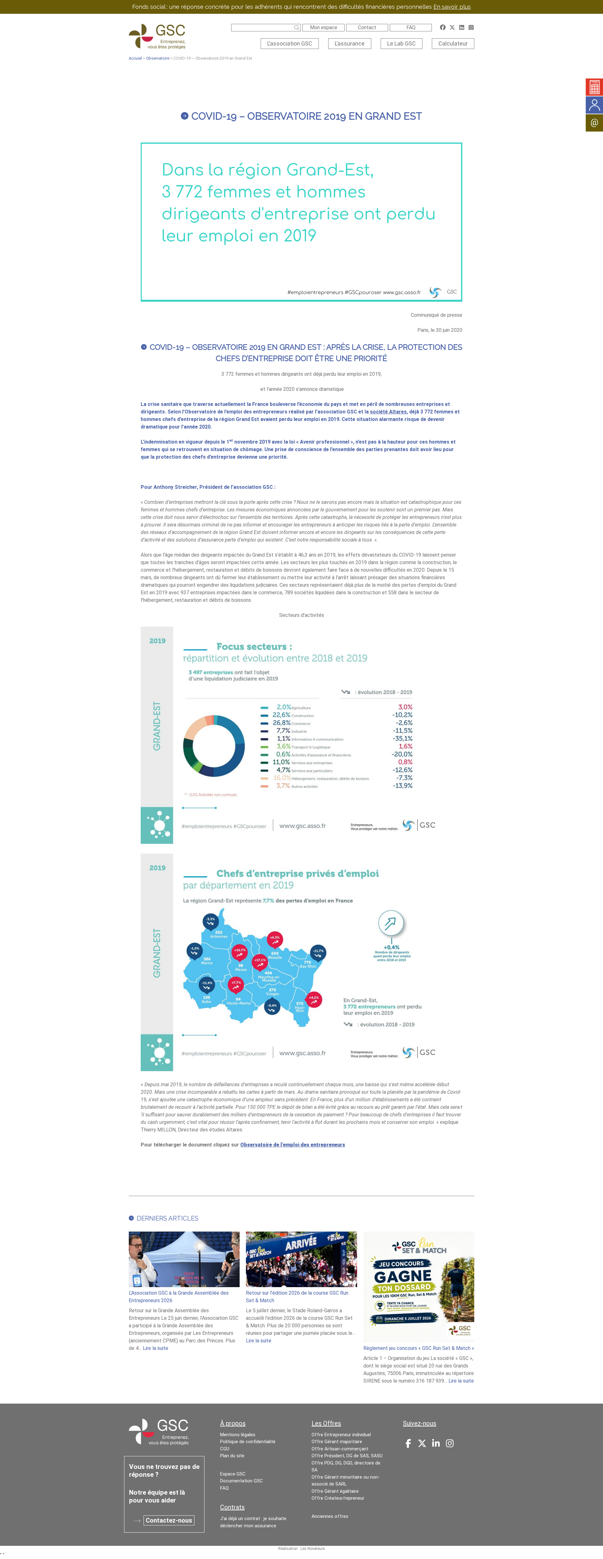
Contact (367, 27)
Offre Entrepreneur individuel (341, 1435)
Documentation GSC (241, 1481)
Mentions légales (237, 1435)
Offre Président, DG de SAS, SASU (347, 1456)
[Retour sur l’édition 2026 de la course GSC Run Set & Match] (301, 1260)
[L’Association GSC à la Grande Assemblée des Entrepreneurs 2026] (184, 1260)
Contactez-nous (169, 1520)
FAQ (411, 27)
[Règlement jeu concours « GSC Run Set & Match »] (418, 1288)
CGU (224, 1449)
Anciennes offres (330, 1516)
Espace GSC (233, 1474)
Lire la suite (155, 1348)
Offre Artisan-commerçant (340, 1449)
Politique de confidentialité (247, 1441)
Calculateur (453, 43)
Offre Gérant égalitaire (335, 1491)
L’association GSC (289, 43)
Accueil (135, 58)
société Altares (388, 412)
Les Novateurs (313, 1548)
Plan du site (232, 1456)
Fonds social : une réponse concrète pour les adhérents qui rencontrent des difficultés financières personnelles (301, 6)
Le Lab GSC (401, 43)
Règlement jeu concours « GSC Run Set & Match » (418, 1348)
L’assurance (350, 43)
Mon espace (323, 27)
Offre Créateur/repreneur (338, 1498)
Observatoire (157, 58)
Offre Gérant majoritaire (337, 1441)
